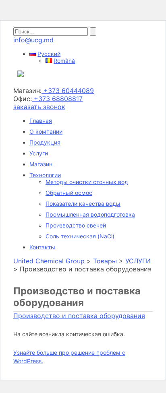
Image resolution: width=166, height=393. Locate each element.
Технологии (45, 175)
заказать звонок (39, 107)
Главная (40, 120)
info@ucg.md (33, 40)
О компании (45, 131)
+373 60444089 (68, 91)
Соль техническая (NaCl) (80, 236)
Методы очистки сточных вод (87, 181)
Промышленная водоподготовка (90, 214)
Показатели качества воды (83, 203)
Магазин (40, 164)
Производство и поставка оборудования (79, 316)
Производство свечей (76, 225)
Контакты (42, 247)
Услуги (38, 153)
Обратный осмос (69, 192)
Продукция (44, 142)
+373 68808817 (57, 99)
